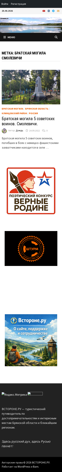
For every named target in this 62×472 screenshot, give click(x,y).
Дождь (19, 130)
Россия (33, 113)
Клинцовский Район (14, 113)
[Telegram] (53, 11)
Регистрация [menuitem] (18, 3)
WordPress (24, 466)
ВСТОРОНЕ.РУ (41, 462)
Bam (35, 466)
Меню (11, 37)
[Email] (58, 11)
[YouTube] (44, 11)
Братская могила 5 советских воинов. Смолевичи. (28, 121)
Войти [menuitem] (4, 3)
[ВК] (49, 11)
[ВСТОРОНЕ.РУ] (31, 25)
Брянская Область (36, 108)
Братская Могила (12, 108)
